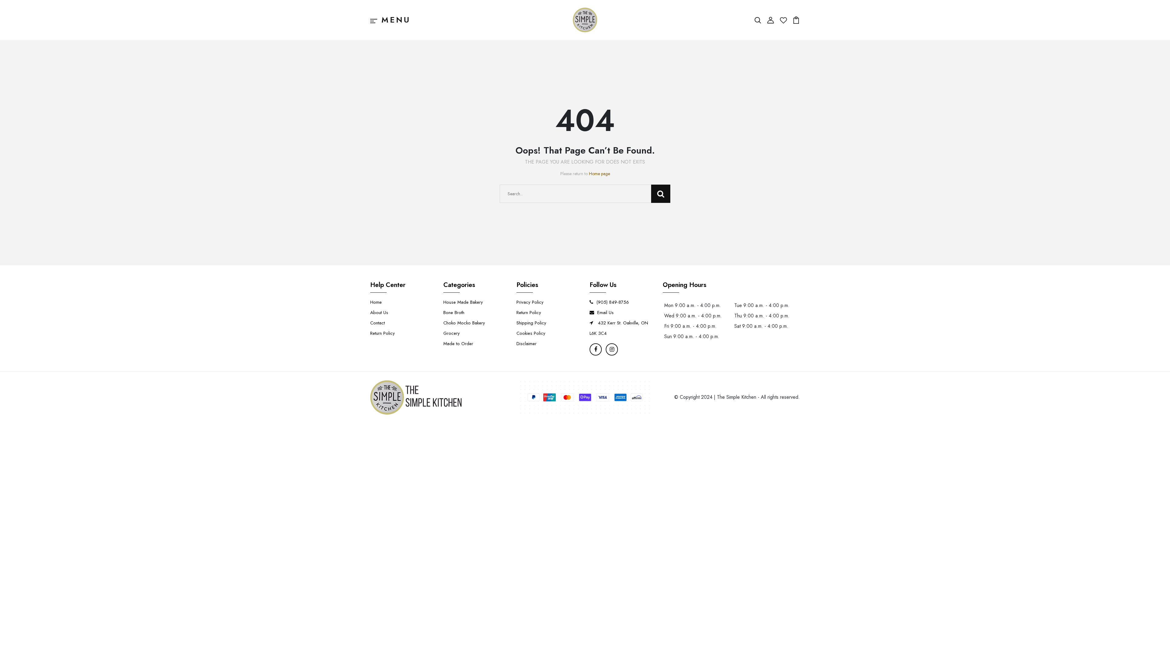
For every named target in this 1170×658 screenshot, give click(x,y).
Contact (377, 323)
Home (376, 302)
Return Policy (382, 333)
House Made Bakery (463, 302)
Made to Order (458, 343)
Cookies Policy (530, 333)
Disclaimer (526, 343)
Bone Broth (453, 312)
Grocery (451, 333)
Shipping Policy (531, 323)
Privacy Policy (530, 302)
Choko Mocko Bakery (464, 323)
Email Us (605, 312)
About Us (379, 312)
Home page (599, 174)
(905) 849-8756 (612, 302)
